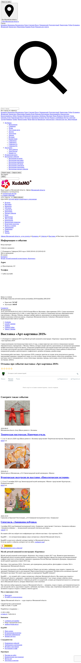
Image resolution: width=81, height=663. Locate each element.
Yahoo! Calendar (10, 329)
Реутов (47, 117)
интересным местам (9, 193)
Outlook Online (10, 327)
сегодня (11, 199)
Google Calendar (10, 324)
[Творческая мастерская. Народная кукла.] (40, 413)
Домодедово (63, 25)
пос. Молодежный (71, 119)
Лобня (14, 116)
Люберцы (42, 116)
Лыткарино (35, 116)
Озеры (72, 116)
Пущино (41, 117)
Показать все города (42, 27)
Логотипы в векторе (11, 660)
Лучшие (10, 379)
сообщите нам (39, 542)
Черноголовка (22, 119)
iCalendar (8, 322)
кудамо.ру (4, 614)
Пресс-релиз (9, 631)
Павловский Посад (17, 117)
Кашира (28, 27)
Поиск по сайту (6, 2)
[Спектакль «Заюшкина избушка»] (40, 501)
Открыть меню (6, 172)
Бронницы (11, 25)
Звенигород (13, 27)
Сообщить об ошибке (12, 621)
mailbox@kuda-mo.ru (11, 624)
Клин (33, 27)
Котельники (45, 114)
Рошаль (52, 117)
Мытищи (49, 116)
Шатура (34, 119)
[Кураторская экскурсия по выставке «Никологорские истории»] (40, 456)
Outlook (7, 325)
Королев (38, 114)
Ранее (18, 379)
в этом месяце (32, 199)
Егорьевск (76, 25)
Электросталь (59, 119)
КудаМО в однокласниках (13, 597)
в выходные (23, 199)
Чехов (30, 119)
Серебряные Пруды (61, 117)
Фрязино (9, 119)
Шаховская (41, 119)
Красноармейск (55, 114)
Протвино (34, 117)
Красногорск (65, 114)
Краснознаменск (6, 116)
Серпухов (72, 117)
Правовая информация (12, 634)
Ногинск (66, 116)
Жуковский (4, 27)
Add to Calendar (19, 318)
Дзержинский (44, 25)
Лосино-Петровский (24, 116)
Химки (15, 119)
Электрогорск (50, 119)
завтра (16, 199)
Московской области (38, 190)
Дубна (70, 25)
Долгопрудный (54, 25)
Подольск (27, 117)
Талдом (3, 119)
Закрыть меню (16, 172)
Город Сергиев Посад (31, 25)
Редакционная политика (13, 633)
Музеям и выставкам (12, 646)
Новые (3, 379)
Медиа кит (8, 659)
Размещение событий (12, 643)
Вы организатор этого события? (11, 548)
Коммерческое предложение (14, 657)
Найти (3, 176)
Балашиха (4, 25)
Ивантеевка (21, 27)
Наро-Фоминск (58, 116)
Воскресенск (19, 25)
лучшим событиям (8, 195)
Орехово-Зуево (6, 117)
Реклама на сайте (10, 655)
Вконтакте (8, 595)
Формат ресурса (10, 636)
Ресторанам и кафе (11, 648)
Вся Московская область (10, 21)
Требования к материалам (13, 645)
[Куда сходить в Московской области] (22, 188)
